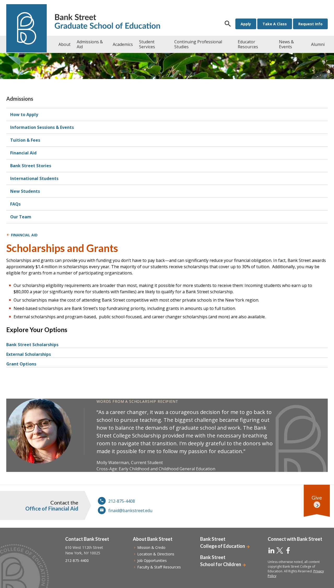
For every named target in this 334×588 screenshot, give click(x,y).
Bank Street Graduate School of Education (107, 22)
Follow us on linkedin (271, 550)
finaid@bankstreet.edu (130, 510)
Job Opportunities (152, 560)
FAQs (15, 204)
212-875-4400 (77, 560)
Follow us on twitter (279, 550)
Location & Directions (155, 553)
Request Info (310, 23)
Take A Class (275, 23)
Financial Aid (23, 153)
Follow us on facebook (288, 550)
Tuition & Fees (25, 140)
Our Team (20, 217)
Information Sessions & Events (42, 127)
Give (317, 498)
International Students (34, 178)
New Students (25, 191)
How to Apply (24, 114)
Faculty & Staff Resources (159, 567)
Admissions (19, 98)
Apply (246, 23)
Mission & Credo (151, 547)
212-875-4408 (121, 501)
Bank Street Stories (30, 166)
